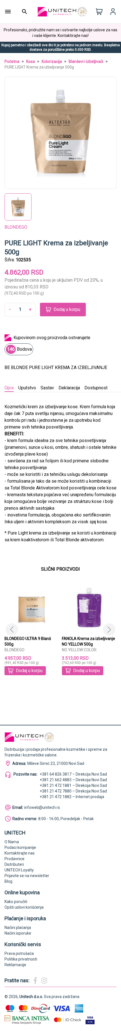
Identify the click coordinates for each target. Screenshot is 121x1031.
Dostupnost (95, 387)
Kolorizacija (52, 61)
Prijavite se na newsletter (27, 875)
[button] (109, 629)
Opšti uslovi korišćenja (24, 907)
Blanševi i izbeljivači (86, 61)
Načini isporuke (18, 933)
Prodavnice (14, 858)
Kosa (30, 61)
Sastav (47, 387)
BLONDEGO (16, 227)
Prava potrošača (19, 953)
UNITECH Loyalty (19, 870)
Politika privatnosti (21, 959)
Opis (9, 387)
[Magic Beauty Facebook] (35, 980)
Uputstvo (27, 387)
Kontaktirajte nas (20, 853)
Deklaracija (69, 387)
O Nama (12, 842)
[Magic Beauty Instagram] (44, 980)
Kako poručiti (16, 901)
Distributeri (14, 864)
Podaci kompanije (20, 847)
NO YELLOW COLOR (79, 650)
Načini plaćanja (18, 927)
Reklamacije (15, 964)
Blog (8, 881)
